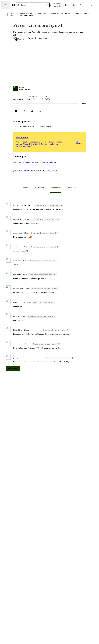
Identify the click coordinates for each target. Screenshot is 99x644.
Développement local (27, 127)
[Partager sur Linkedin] (40, 111)
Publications (39, 188)
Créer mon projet (86, 5)
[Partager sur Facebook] (24, 111)
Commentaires (55, 188)
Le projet (25, 188)
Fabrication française (45, 127)
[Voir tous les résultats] (47, 5)
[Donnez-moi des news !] (16, 111)
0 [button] (47, 205)
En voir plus (12, 369)
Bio (15, 127)
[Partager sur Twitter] (32, 111)
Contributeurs (72, 188)
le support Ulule (26, 15)
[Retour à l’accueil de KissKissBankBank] (13, 5)
